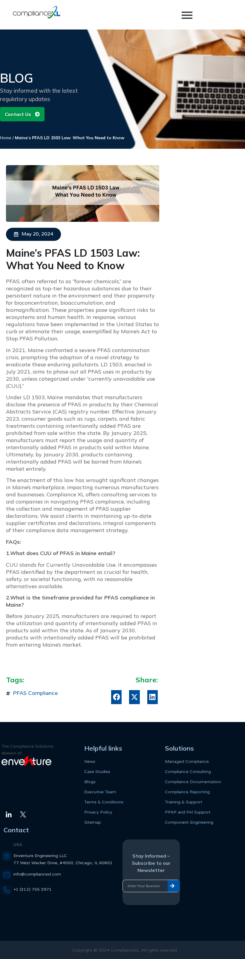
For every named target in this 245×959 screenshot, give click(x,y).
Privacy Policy (98, 812)
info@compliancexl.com (37, 874)
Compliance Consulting (188, 771)
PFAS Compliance (35, 693)
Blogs (90, 781)
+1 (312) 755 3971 (32, 889)
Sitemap (92, 822)
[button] (116, 697)
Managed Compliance (187, 761)
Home (5, 137)
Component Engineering (189, 822)
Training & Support (183, 802)
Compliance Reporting (187, 791)
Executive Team (100, 791)
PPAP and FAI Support (188, 812)
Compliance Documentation (193, 781)
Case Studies (97, 771)
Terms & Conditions (103, 802)
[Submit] (174, 886)
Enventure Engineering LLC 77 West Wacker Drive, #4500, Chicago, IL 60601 (63, 859)
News (89, 761)
